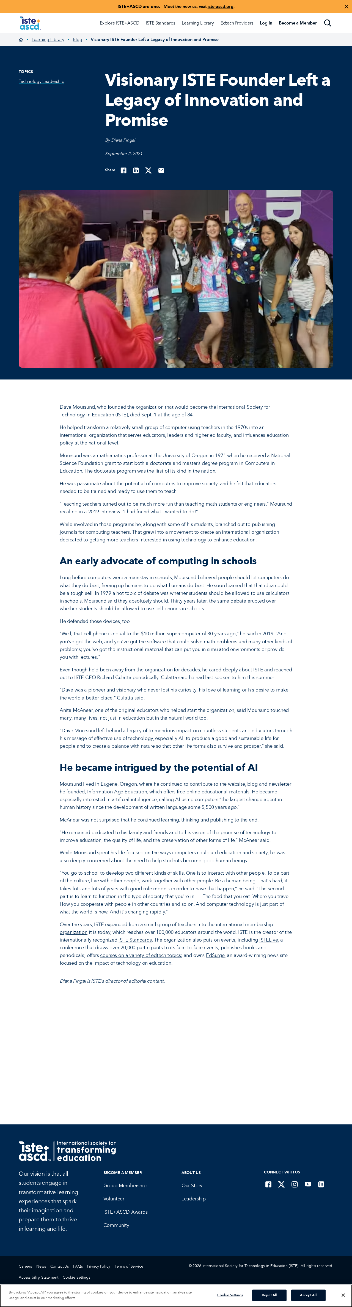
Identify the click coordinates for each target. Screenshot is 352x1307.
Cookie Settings (76, 1277)
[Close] (343, 1295)
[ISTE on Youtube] (308, 1184)
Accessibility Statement (38, 1277)
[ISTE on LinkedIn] (321, 1184)
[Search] (327, 23)
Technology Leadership (41, 81)
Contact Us (59, 1266)
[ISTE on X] (281, 1184)
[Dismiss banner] (346, 6)
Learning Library (198, 23)
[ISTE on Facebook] (268, 1184)
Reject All (269, 1295)
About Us (191, 1172)
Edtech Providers (237, 23)
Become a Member (122, 1172)
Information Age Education (117, 792)
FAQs (77, 1266)
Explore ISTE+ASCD (119, 23)
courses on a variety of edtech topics (140, 955)
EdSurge (215, 955)
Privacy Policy (98, 1266)
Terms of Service (129, 1266)
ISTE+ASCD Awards (125, 1212)
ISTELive (268, 940)
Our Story (192, 1186)
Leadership (194, 1199)
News (41, 1266)
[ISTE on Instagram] (294, 1184)
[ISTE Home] (30, 23)
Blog (77, 39)
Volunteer (113, 1199)
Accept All (308, 1295)
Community (116, 1225)
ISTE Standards (160, 23)
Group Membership (125, 1186)
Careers (25, 1266)
